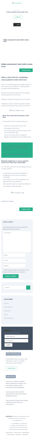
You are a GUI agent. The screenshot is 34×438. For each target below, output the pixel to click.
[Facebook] (1, 204)
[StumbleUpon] (11, 204)
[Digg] (13, 204)
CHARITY (6, 303)
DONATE (17, 17)
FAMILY (6, 314)
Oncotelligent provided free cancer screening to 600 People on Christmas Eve (17, 402)
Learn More (11, 368)
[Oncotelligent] (17, 3)
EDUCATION (7, 311)
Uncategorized (9, 318)
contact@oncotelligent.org (17, 12)
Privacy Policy (25, 432)
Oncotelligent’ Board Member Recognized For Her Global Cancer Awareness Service (16, 394)
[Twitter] (4, 204)
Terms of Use (9, 432)
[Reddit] (15, 204)
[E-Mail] (18, 204)
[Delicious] (8, 204)
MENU (18, 24)
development (8, 307)
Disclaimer (18, 434)
